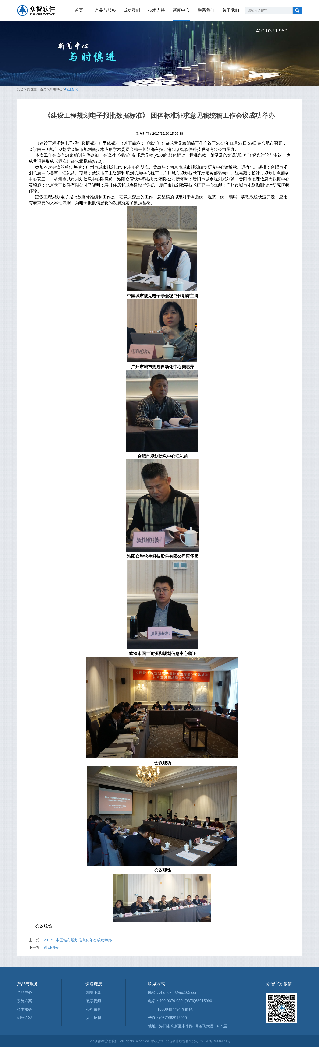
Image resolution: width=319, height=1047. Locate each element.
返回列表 (51, 947)
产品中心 (24, 992)
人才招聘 (93, 1018)
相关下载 (93, 992)
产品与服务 (105, 10)
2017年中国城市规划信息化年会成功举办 (78, 940)
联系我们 (206, 10)
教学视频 (93, 1001)
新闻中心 (181, 10)
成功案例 (131, 10)
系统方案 (24, 1001)
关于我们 (230, 10)
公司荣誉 (93, 1009)
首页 (79, 10)
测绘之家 (24, 1018)
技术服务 (24, 1009)
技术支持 (156, 10)
